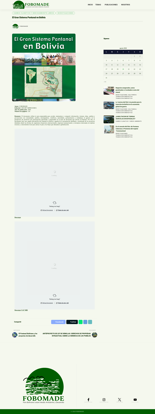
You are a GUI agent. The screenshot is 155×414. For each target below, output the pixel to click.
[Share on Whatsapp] (79, 322)
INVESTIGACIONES (65, 13)
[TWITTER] (119, 399)
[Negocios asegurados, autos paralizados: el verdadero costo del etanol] (109, 91)
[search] (141, 5)
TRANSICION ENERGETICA (124, 98)
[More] (94, 322)
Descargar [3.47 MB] (21, 310)
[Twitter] (135, 4)
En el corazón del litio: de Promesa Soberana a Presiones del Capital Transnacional (127, 129)
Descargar (18, 217)
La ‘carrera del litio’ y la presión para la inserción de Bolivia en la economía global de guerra (128, 105)
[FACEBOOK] (88, 399)
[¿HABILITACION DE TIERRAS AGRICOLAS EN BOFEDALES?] (109, 120)
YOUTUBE (135, 402)
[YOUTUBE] (135, 399)
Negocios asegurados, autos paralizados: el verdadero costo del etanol (127, 90)
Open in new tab (63, 210)
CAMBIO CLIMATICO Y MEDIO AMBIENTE (129, 121)
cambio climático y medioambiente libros (34, 13)
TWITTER (119, 402)
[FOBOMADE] (30, 4)
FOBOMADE (24, 26)
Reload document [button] (47, 210)
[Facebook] (133, 4)
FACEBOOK (88, 402)
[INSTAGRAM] (104, 399)
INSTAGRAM (104, 402)
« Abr (105, 82)
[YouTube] (137, 4)
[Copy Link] (89, 322)
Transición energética (124, 96)
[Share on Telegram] (84, 322)
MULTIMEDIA (132, 95)
